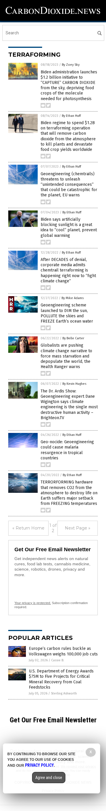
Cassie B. (57, 660)
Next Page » (77, 528)
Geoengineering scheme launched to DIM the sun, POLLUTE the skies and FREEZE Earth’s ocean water (67, 313)
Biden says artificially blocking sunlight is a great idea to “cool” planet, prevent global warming (69, 227)
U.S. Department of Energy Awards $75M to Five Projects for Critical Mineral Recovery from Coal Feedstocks (61, 679)
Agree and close (48, 777)
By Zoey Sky (71, 65)
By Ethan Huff (71, 116)
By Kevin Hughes (74, 384)
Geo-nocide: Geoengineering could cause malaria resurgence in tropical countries (67, 450)
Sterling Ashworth (64, 693)
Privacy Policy (39, 765)
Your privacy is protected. (32, 603)
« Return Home (28, 528)
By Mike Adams (73, 298)
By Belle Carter (73, 338)
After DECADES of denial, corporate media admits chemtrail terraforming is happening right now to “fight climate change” (68, 270)
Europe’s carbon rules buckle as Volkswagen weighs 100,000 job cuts (63, 651)
